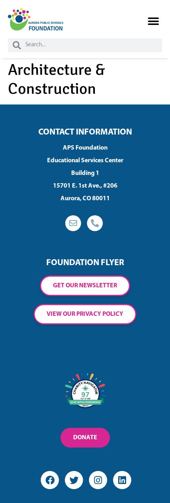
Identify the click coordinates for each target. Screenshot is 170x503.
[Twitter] (74, 480)
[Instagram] (98, 480)
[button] (153, 21)
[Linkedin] (122, 480)
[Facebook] (50, 480)
